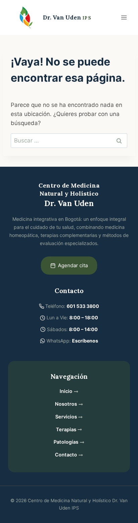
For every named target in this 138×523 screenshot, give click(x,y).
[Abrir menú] (124, 17)
